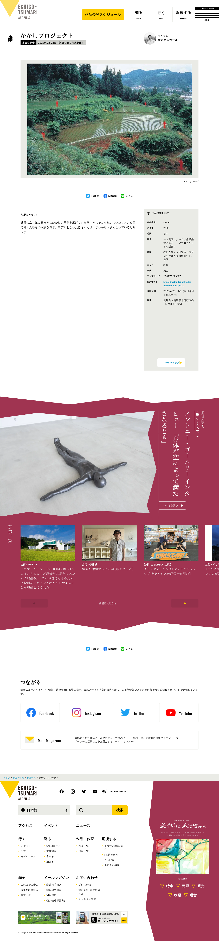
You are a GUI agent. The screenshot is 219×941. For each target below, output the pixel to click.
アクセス (25, 825)
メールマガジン (56, 877)
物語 (177, 895)
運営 (193, 895)
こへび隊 (109, 860)
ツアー (24, 851)
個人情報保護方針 (56, 900)
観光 (201, 886)
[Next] (184, 603)
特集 (169, 886)
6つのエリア (53, 845)
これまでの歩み (29, 884)
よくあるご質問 (87, 898)
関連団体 (26, 895)
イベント (51, 825)
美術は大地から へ (109, 603)
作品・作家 (10, 32)
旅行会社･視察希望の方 (89, 892)
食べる (50, 856)
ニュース (83, 825)
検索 (120, 810)
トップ (6, 778)
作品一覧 (31, 778)
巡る (47, 839)
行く (21, 839)
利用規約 (51, 895)
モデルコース (28, 856)
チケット (26, 845)
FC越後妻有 (111, 854)
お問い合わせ (87, 877)
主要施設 (51, 851)
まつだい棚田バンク (114, 847)
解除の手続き (54, 890)
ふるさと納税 (112, 865)
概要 (21, 877)
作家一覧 (84, 851)
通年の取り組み (29, 890)
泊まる (50, 861)
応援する (109, 839)
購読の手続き (54, 884)
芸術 (185, 886)
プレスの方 (85, 884)
